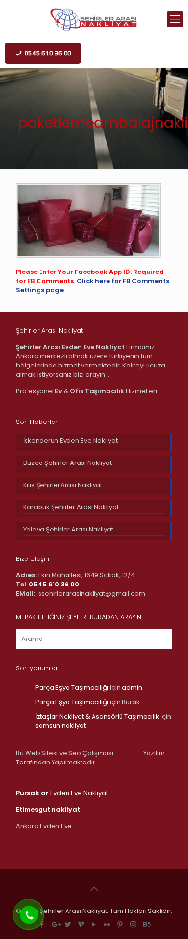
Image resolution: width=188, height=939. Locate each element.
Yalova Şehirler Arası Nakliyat (68, 529)
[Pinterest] (120, 924)
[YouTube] (94, 924)
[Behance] (146, 924)
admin (132, 687)
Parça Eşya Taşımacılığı (71, 687)
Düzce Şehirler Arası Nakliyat (67, 462)
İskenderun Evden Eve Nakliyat (70, 440)
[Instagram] (133, 924)
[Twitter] (68, 924)
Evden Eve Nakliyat (62, 793)
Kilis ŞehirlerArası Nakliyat (62, 485)
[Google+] (55, 924)
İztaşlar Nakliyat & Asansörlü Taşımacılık (97, 716)
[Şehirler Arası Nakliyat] (94, 19)
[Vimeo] (81, 924)
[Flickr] (107, 924)
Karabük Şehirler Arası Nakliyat (71, 507)
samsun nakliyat (60, 725)
